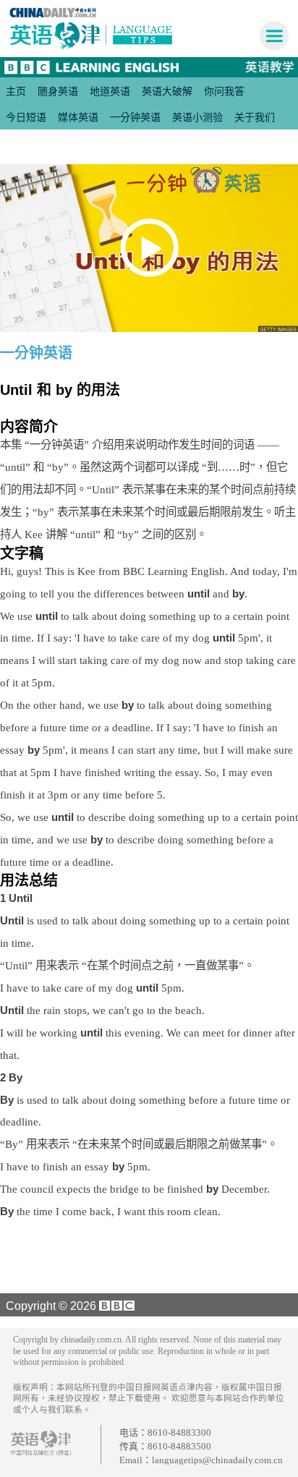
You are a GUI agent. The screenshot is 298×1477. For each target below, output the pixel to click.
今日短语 (26, 117)
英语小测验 (197, 117)
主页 (16, 91)
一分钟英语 (135, 117)
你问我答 (224, 91)
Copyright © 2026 (49, 1305)
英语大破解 (167, 91)
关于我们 (254, 117)
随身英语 (58, 91)
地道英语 (110, 91)
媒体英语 (78, 117)
